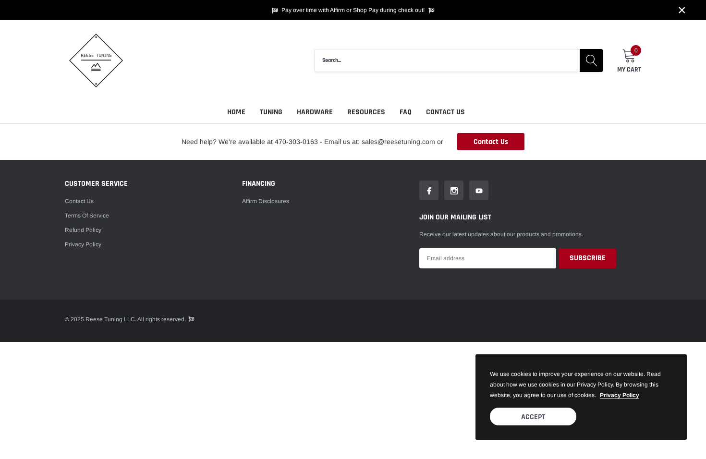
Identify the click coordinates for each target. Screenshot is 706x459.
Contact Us (445, 112)
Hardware (315, 112)
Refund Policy (83, 230)
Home (236, 112)
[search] (591, 60)
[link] (428, 190)
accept (533, 417)
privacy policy (619, 395)
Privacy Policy (83, 244)
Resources (366, 112)
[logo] (96, 60)
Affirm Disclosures (265, 201)
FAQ (406, 112)
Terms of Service (87, 215)
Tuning (271, 112)
